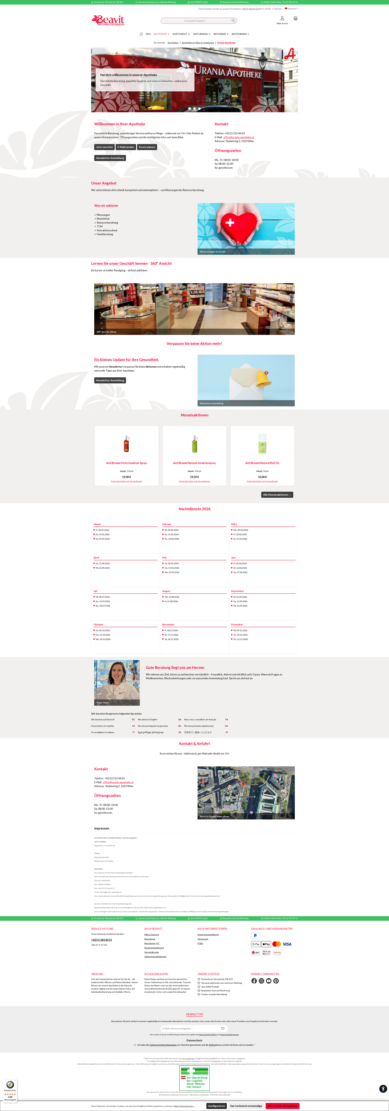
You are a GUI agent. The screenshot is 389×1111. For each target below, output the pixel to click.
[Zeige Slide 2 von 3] (194, 109)
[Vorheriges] (93, 456)
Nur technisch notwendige (246, 1106)
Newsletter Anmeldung (110, 158)
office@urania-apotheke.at (238, 137)
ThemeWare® (224, 1095)
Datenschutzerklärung (208, 934)
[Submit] (222, 1028)
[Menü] (15, 1081)
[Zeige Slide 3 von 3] (199, 109)
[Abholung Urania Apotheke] (266, 952)
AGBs (200, 943)
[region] (194, 80)
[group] (194, 80)
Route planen (147, 147)
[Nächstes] (295, 456)
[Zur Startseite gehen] (108, 20)
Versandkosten (151, 952)
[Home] (141, 34)
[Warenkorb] (294, 18)
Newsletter (149, 939)
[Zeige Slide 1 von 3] (189, 109)
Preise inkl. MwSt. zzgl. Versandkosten (126, 481)
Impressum (203, 939)
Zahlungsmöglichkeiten (155, 956)
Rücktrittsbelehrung (154, 947)
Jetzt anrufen (104, 147)
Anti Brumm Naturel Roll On (262, 463)
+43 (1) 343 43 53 (250, 8)
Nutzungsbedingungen (229, 1034)
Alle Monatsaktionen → (277, 494)
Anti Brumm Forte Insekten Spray (126, 463)
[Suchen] (233, 21)
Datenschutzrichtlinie (208, 1034)
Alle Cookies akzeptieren (283, 1106)
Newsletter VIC (152, 943)
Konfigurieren (216, 1106)
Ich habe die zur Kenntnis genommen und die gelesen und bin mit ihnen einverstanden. (196, 1044)
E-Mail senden (126, 147)
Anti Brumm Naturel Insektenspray (194, 463)
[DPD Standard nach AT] (255, 952)
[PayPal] (255, 935)
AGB (211, 1044)
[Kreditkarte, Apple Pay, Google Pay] (271, 944)
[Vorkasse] (277, 952)
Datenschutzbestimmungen (163, 1044)
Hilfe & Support (151, 934)
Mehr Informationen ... (184, 1106)
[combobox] (195, 21)
